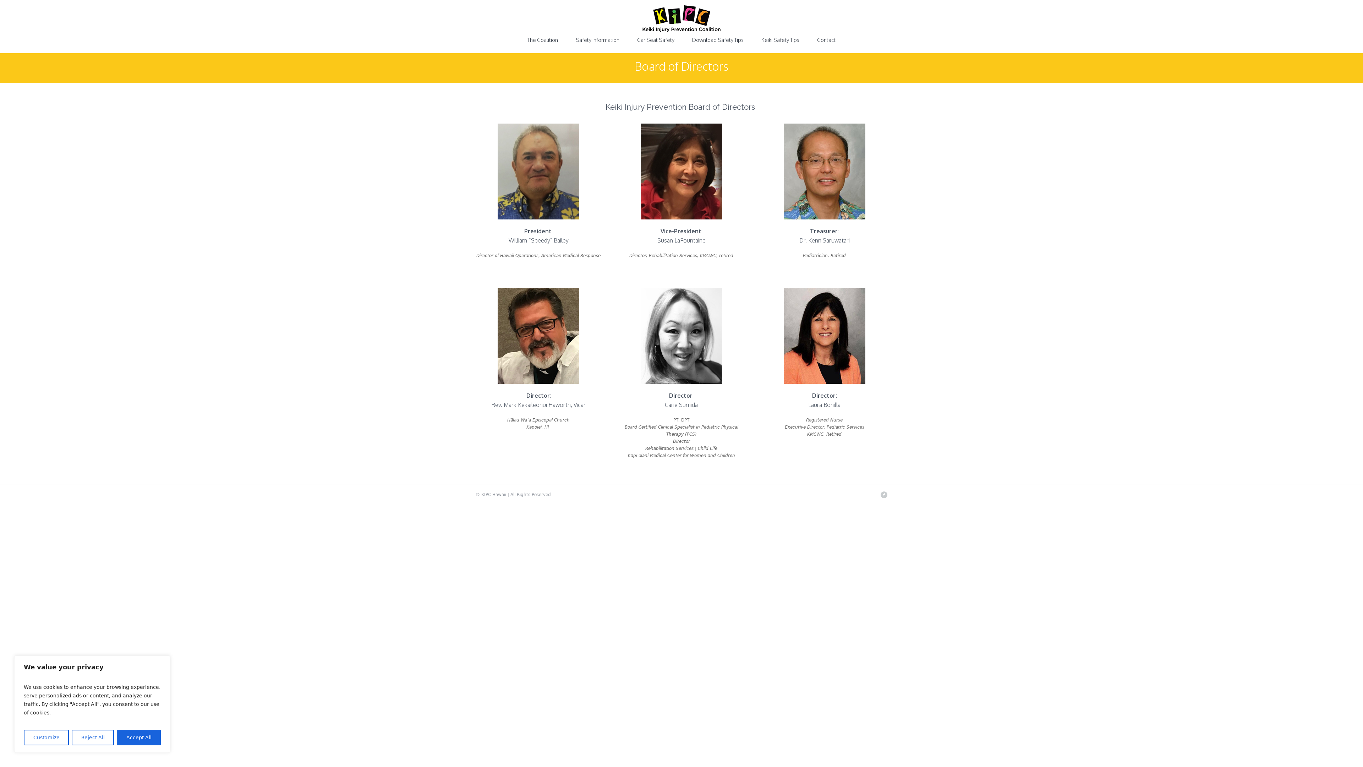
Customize (46, 737)
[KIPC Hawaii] (681, 23)
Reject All (93, 737)
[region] (92, 704)
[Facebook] (883, 494)
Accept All (139, 737)
